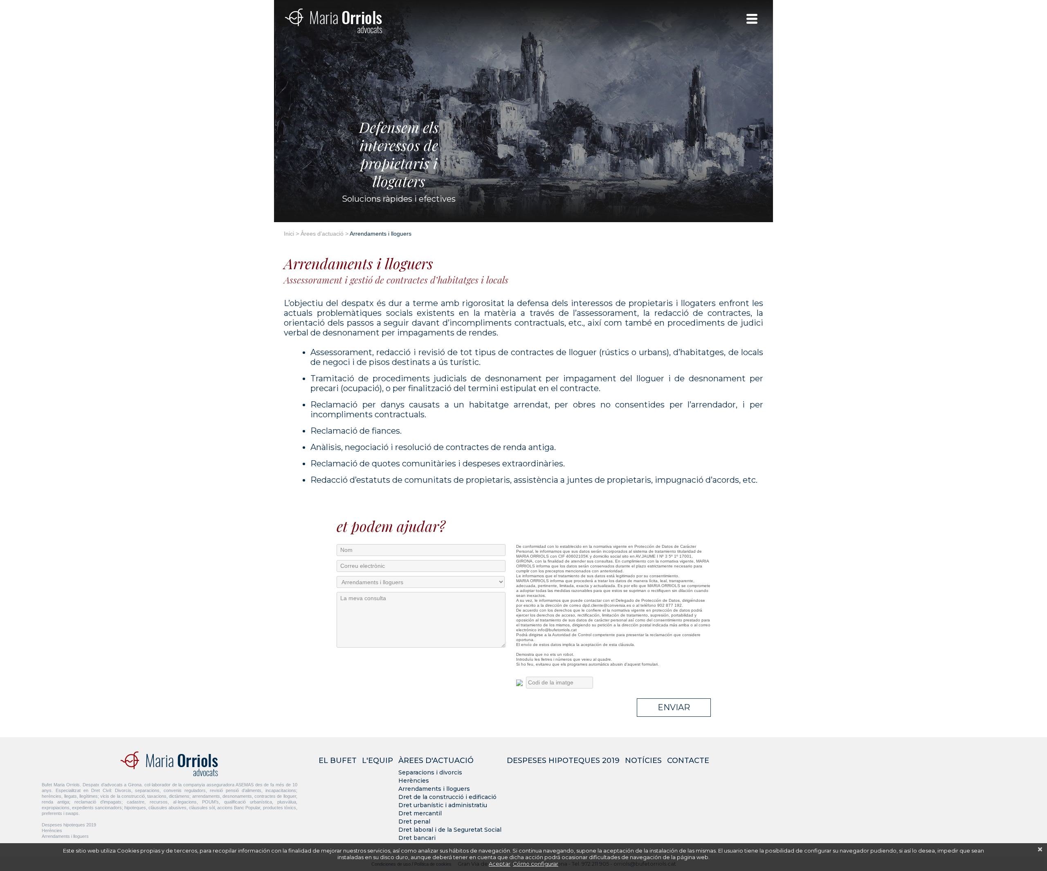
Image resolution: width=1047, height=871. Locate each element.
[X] (1040, 849)
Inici (289, 233)
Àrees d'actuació (322, 233)
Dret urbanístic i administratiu (442, 805)
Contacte (688, 760)
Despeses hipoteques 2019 (69, 824)
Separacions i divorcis (430, 772)
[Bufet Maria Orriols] (333, 20)
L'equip (377, 760)
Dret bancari (417, 838)
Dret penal (414, 821)
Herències (52, 830)
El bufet (338, 760)
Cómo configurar (535, 863)
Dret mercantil (420, 813)
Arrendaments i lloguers (65, 836)
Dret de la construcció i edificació (447, 797)
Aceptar (499, 863)
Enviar (674, 707)
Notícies (643, 760)
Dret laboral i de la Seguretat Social (449, 830)
